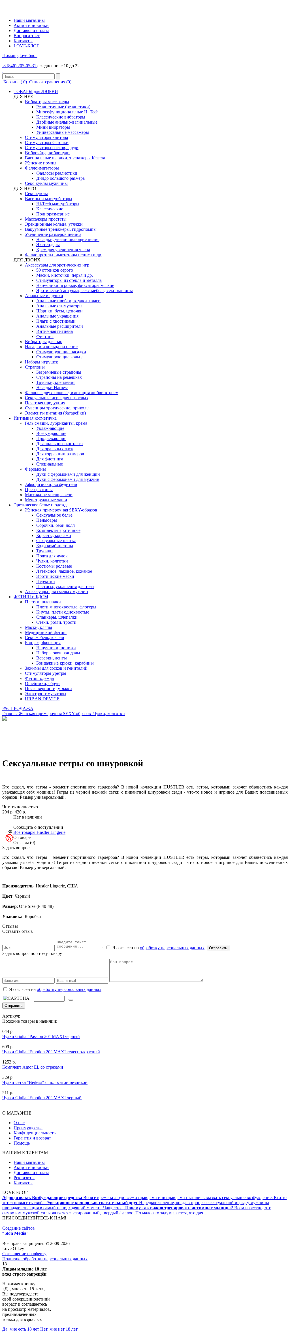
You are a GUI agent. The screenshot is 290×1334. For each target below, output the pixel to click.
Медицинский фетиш (46, 632)
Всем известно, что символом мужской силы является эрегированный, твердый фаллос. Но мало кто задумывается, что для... (136, 1210)
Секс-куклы (36, 193)
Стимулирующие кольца (60, 356)
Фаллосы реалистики (56, 173)
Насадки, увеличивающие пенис (67, 239)
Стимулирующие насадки (61, 351)
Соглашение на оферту (24, 1253)
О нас (19, 1122)
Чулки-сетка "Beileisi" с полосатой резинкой (45, 1082)
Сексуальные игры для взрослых (56, 397)
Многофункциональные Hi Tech (67, 111)
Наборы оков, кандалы (58, 652)
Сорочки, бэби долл (55, 525)
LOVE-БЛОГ (26, 45)
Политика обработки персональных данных (45, 1258)
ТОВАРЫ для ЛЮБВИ (36, 91)
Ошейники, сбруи (42, 683)
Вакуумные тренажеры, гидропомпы (61, 229)
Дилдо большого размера (60, 178)
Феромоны (35, 469)
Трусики (44, 550)
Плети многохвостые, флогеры (66, 606)
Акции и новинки (31, 25)
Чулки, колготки (52, 561)
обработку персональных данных (172, 947)
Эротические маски (55, 576)
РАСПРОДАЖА (17, 708)
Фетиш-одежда (39, 678)
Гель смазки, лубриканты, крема (56, 423)
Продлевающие (51, 438)
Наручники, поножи (56, 647)
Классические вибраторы (60, 117)
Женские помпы (40, 162)
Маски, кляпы (38, 627)
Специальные (49, 464)
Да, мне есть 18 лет (20, 1329)
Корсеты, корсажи (53, 535)
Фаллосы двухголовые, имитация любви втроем (71, 392)
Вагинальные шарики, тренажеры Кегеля (65, 157)
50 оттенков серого (54, 270)
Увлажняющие (50, 428)
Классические (49, 208)
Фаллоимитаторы (42, 168)
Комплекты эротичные (58, 530)
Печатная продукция (45, 402)
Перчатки (45, 581)
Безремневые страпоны (58, 372)
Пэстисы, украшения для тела (65, 586)
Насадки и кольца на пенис (51, 346)
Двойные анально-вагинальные (66, 122)
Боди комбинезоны (54, 545)
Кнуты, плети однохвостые (62, 612)
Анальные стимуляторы (59, 305)
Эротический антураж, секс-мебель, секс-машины (84, 290)
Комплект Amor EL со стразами (32, 1067)
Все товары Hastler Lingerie (39, 832)
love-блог (28, 55)
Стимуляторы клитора (46, 137)
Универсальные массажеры (62, 132)
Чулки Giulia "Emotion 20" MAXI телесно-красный (51, 1051)
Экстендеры (48, 244)
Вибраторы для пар (43, 341)
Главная (10, 713)
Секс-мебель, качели (44, 637)
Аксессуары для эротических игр (57, 265)
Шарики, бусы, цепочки (59, 310)
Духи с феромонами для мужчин (67, 479)
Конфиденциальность (35, 1132)
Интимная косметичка (35, 418)
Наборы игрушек (41, 362)
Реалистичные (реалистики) (63, 106)
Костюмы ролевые (54, 566)
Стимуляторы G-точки (47, 142)
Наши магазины (29, 20)
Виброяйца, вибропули (47, 152)
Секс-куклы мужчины (46, 183)
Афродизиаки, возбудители (51, 484)
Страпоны (35, 367)
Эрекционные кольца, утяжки (54, 224)
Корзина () (15, 81)
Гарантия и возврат (32, 1138)
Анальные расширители (59, 326)
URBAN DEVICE (42, 698)
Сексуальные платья (56, 540)
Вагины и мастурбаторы (48, 198)
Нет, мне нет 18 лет (59, 1329)
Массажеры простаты (46, 219)
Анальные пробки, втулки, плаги (68, 300)
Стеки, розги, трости (56, 622)
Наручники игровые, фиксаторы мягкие (75, 285)
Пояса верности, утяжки (48, 688)
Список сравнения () (49, 81)
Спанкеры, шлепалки (57, 617)
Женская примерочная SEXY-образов (61, 510)
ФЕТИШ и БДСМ (31, 596)
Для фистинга (49, 458)
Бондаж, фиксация (43, 642)
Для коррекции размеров (60, 453)
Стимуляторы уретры (45, 673)
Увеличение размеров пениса (53, 234)
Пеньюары (46, 520)
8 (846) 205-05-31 (19, 65)
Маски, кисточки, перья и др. (64, 275)
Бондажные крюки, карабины (65, 663)
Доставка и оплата (31, 30)
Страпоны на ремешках (59, 377)
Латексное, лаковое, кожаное (64, 571)
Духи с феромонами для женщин (68, 474)
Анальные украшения (57, 316)
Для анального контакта (59, 443)
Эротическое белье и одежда (41, 504)
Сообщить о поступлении (38, 827)
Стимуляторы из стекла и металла (69, 280)
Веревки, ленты (51, 658)
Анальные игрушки (44, 295)
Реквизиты (24, 1177)
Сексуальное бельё (54, 515)
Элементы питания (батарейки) (55, 413)
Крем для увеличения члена (63, 249)
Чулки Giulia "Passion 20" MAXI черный (41, 1036)
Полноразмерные (53, 214)
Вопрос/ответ (27, 35)
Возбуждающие (51, 433)
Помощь (10, 55)
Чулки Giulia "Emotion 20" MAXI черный (42, 1097)
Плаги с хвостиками (56, 321)
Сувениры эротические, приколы (57, 407)
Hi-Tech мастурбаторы (57, 203)
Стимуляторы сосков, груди (51, 147)
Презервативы (39, 489)
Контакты (23, 40)
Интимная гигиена (54, 331)
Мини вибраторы (53, 127)
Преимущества (28, 1127)
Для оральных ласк (54, 448)
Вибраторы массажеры (47, 101)
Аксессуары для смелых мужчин (56, 591)
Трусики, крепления (55, 382)
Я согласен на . (55, 989)
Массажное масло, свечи (48, 494)
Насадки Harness (52, 387)
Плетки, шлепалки (43, 601)
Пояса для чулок (52, 555)
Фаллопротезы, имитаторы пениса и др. (63, 254)
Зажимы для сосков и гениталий (56, 668)
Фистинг (45, 336)
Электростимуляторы (45, 693)
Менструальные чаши (46, 499)
